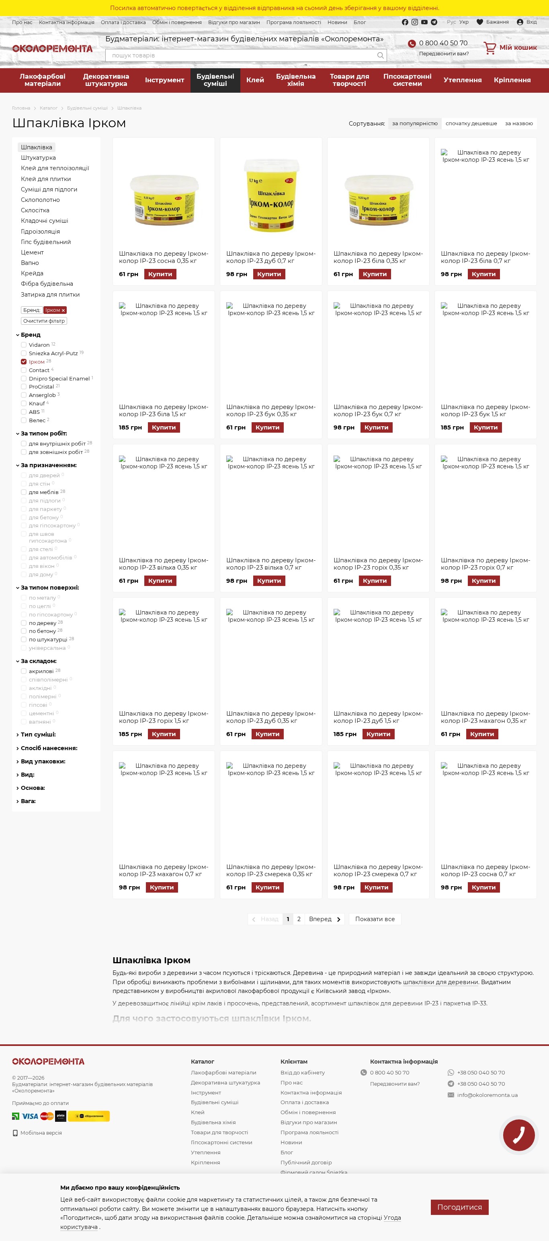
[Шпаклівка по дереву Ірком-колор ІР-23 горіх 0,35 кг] (378, 500)
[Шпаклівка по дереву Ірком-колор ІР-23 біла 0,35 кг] (378, 194)
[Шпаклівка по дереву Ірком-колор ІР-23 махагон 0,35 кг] (486, 654)
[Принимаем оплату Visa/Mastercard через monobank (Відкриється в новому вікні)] (60, 1116)
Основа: (33, 788)
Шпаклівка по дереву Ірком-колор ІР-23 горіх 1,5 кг (164, 717)
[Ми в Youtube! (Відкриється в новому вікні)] (424, 22)
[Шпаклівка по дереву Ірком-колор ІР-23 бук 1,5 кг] (486, 347)
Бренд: (32, 310)
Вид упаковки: (43, 761)
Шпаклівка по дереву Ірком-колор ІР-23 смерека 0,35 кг (271, 870)
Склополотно (40, 199)
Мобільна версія (40, 1133)
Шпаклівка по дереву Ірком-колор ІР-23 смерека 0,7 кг (378, 870)
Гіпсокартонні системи (407, 80)
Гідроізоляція (40, 231)
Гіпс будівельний (46, 241)
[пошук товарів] (380, 55)
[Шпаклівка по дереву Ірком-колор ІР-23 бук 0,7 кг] (378, 347)
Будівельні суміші (215, 80)
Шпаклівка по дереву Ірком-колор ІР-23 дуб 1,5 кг (378, 717)
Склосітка (35, 210)
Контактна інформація (66, 22)
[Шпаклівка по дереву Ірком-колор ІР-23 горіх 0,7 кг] (486, 500)
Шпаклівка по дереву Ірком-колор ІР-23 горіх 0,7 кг (486, 563)
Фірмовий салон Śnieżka (314, 1172)
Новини (337, 22)
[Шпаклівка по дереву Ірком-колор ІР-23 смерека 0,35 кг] (271, 807)
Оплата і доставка (123, 22)
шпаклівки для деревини (440, 982)
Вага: (28, 801)
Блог (360, 22)
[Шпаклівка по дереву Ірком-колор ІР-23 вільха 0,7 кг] (271, 500)
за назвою (519, 123)
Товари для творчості (349, 80)
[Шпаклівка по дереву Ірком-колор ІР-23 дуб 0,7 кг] (271, 194)
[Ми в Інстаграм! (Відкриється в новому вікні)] (415, 22)
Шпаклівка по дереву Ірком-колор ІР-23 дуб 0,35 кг (271, 717)
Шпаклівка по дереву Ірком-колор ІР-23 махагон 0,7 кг (164, 870)
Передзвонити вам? (444, 54)
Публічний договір (306, 1162)
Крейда (32, 273)
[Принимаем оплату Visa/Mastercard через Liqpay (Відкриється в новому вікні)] (37, 1116)
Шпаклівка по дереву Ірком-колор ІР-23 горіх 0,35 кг (378, 563)
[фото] (48, 1061)
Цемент (32, 252)
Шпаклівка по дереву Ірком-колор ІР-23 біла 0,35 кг (378, 257)
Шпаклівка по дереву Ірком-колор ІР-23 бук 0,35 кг (271, 410)
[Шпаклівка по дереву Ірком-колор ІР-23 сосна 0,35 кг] (164, 194)
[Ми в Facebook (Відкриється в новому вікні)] (405, 22)
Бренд (31, 334)
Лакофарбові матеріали (43, 80)
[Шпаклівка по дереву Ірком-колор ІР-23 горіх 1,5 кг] (164, 654)
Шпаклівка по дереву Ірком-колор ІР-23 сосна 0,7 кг (486, 870)
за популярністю (415, 123)
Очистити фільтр (44, 320)
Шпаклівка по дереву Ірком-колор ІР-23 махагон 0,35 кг (486, 717)
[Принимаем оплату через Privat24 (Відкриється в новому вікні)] (15, 1116)
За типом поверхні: (50, 587)
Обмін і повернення (177, 22)
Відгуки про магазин (234, 22)
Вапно (30, 263)
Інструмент (164, 80)
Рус (451, 22)
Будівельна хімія (296, 80)
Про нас (22, 22)
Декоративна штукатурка (106, 80)
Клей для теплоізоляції (55, 168)
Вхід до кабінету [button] (303, 1072)
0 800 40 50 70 (443, 43)
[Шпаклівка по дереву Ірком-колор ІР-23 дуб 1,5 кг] (378, 654)
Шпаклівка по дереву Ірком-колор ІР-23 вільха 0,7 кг (271, 563)
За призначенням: (49, 465)
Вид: (28, 774)
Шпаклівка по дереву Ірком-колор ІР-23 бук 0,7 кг (378, 410)
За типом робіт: (44, 433)
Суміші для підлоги (49, 189)
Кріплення (512, 80)
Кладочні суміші (44, 220)
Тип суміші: (38, 734)
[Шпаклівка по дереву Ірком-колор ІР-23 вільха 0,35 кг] (164, 500)
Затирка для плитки (50, 294)
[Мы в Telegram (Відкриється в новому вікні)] (434, 22)
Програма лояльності (293, 22)
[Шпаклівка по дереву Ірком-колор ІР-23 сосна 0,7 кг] (486, 807)
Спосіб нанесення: (49, 748)
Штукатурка (38, 157)
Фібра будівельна (47, 283)
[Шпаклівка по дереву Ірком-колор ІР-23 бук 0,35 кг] (271, 347)
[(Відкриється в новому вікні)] (89, 1116)
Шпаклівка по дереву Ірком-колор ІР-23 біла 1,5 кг (164, 410)
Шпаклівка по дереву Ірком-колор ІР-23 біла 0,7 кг (486, 257)
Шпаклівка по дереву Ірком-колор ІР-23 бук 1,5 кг (486, 410)
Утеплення (463, 80)
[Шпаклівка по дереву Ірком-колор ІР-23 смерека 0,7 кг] (378, 807)
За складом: (39, 661)
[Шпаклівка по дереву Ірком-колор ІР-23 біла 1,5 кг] (164, 347)
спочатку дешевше (471, 123)
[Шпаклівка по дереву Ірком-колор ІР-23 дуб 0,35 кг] (271, 654)
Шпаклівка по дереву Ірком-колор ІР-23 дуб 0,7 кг (271, 257)
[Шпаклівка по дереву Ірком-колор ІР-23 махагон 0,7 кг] (164, 807)
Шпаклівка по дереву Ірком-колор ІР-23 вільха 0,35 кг (164, 563)
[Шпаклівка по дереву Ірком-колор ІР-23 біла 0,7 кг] (486, 194)
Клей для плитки (46, 178)
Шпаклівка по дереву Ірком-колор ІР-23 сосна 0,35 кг (164, 257)
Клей (255, 80)
